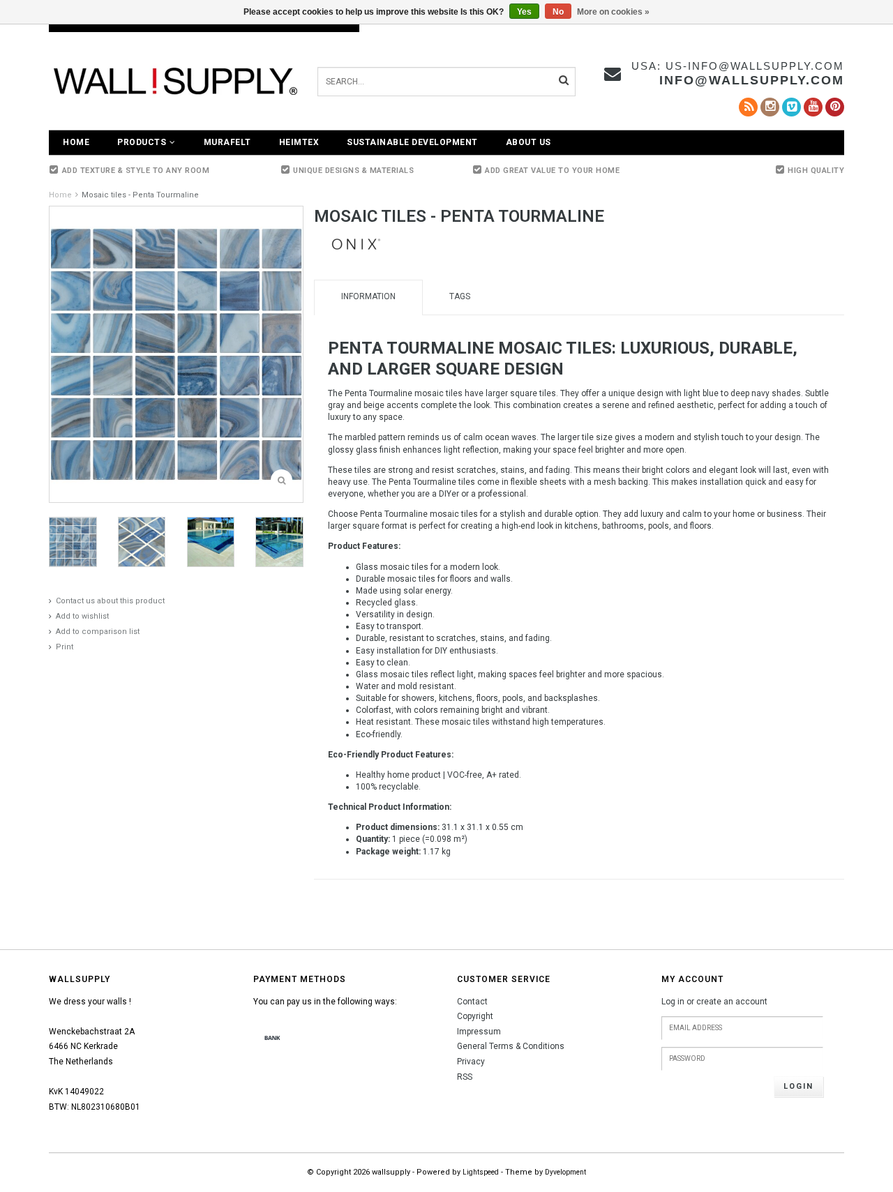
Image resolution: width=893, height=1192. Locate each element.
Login (798, 1086)
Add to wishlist (82, 616)
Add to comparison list (98, 631)
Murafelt (227, 142)
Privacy (471, 1061)
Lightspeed (481, 1172)
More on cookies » (613, 12)
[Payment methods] (272, 1038)
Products (141, 142)
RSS (464, 1077)
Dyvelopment (565, 1172)
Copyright (475, 1016)
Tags (459, 296)
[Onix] (356, 243)
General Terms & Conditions (510, 1046)
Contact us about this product (110, 600)
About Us (528, 142)
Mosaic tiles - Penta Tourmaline (140, 194)
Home (76, 142)
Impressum (479, 1031)
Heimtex (299, 142)
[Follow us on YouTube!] (813, 107)
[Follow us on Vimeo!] (791, 107)
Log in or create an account (714, 1001)
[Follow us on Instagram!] (769, 107)
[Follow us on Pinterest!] (834, 107)
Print (64, 646)
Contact (472, 1001)
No (558, 12)
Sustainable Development (412, 142)
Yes (524, 12)
